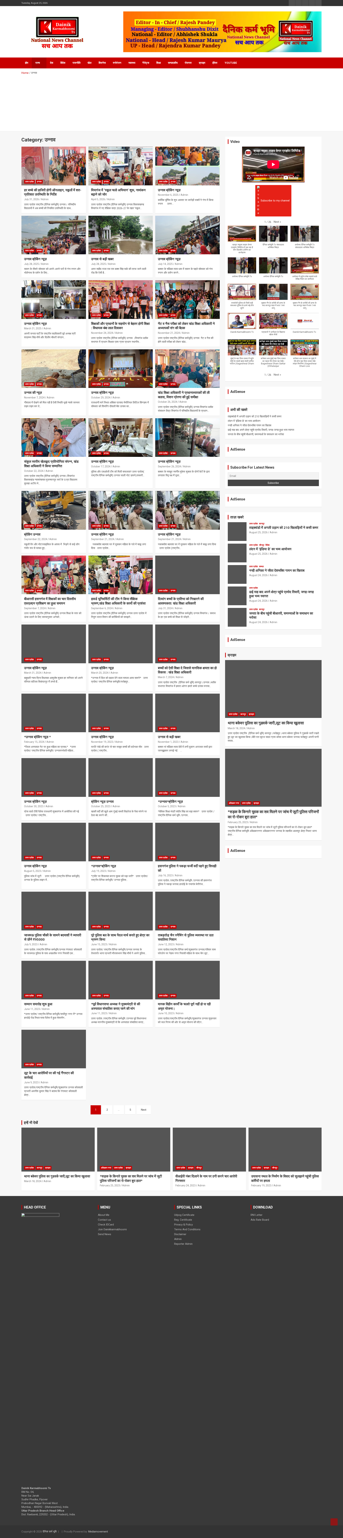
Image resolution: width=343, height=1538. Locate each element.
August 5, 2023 (32, 871)
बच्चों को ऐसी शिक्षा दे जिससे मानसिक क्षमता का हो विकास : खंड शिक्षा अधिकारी (187, 670)
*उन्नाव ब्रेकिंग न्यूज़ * (37, 737)
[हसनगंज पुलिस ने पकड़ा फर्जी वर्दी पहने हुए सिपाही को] (187, 842)
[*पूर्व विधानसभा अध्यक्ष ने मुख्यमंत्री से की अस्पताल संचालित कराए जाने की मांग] (120, 980)
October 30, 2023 (33, 806)
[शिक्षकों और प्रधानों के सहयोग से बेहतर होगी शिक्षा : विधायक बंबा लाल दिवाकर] (120, 299)
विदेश (62, 62)
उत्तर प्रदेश (29, 181)
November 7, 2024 (34, 397)
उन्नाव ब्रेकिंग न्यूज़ (169, 190)
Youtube (231, 62)
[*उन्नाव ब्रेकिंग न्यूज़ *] (53, 712)
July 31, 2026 (31, 199)
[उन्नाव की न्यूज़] (53, 368)
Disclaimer (180, 1234)
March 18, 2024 (236, 728)
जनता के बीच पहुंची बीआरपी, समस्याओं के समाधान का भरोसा (256, 434)
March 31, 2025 (32, 328)
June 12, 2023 (166, 944)
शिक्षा (158, 62)
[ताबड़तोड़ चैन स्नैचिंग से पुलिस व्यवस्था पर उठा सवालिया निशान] (187, 911)
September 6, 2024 (102, 608)
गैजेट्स (145, 62)
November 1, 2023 (168, 741)
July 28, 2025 (31, 264)
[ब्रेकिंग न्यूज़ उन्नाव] (120, 777)
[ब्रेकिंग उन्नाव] (53, 510)
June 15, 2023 (99, 944)
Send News (104, 1234)
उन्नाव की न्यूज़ (33, 393)
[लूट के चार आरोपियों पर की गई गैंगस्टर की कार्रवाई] (53, 1049)
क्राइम (202, 62)
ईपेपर (214, 62)
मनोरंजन (117, 62)
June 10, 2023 (166, 1013)
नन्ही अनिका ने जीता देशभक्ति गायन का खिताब (249, 425)
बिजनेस (102, 62)
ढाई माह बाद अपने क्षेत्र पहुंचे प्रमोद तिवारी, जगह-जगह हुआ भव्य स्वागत (261, 429)
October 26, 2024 (167, 401)
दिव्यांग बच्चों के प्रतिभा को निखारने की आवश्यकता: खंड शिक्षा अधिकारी (181, 601)
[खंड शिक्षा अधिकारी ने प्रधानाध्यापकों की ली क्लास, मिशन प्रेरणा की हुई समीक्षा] (187, 368)
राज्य (37, 62)
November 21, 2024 (169, 332)
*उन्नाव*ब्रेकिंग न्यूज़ (170, 802)
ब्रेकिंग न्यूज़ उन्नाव (102, 802)
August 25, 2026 (258, 532)
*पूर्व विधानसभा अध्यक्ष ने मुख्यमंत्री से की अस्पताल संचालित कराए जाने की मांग (115, 1006)
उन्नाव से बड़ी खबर (103, 259)
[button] (277, 222)
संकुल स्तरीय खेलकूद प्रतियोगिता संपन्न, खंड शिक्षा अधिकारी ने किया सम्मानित (51, 464)
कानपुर (261, 523)
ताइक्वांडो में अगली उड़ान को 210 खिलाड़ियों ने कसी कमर (255, 416)
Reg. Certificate (183, 1219)
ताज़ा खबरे (237, 517)
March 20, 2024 (99, 672)
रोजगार (188, 62)
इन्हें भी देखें (31, 1122)
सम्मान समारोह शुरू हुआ (38, 1004)
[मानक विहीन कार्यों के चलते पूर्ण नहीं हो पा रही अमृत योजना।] (187, 980)
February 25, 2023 (238, 822)
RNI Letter (256, 1215)
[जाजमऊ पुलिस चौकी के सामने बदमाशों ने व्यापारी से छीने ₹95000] (53, 911)
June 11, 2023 (32, 1009)
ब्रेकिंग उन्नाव (32, 534)
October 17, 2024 (100, 466)
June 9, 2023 (31, 1082)
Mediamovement (98, 1531)
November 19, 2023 (102, 741)
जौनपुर (261, 545)
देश (51, 62)
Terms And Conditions (187, 1229)
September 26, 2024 (169, 466)
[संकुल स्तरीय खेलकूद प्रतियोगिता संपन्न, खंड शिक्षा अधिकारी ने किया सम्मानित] (53, 437)
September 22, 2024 (35, 539)
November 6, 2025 (168, 194)
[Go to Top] (334, 1521)
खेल (89, 62)
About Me (103, 1215)
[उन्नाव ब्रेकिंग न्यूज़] (187, 166)
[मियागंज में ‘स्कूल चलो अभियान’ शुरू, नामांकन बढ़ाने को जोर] (120, 166)
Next (143, 1109)
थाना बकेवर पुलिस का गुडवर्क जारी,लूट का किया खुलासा (266, 723)
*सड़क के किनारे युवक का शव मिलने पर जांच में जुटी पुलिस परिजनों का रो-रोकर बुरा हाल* (131, 1178)
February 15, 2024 (34, 741)
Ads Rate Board (260, 1219)
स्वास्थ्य (131, 62)
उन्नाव (39, 181)
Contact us (104, 1219)
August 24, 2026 (258, 575)
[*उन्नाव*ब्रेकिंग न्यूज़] (187, 777)
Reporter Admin (183, 1243)
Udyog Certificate (184, 1215)
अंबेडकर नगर (234, 803)
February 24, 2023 (185, 1185)
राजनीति (76, 62)
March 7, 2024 (166, 677)
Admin (45, 199)
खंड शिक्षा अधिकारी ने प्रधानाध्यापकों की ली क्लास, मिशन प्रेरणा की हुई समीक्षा (184, 395)
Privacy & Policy (183, 1224)
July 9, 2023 (31, 944)
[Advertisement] (171, 102)
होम (26, 62)
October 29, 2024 (100, 397)
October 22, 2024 (33, 471)
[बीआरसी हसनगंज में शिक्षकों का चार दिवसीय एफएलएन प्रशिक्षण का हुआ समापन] (53, 574)
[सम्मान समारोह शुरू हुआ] (53, 980)
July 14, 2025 (165, 264)
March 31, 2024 (32, 672)
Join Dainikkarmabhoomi (112, 1229)
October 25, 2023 (100, 806)
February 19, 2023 (261, 1185)
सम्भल (261, 566)
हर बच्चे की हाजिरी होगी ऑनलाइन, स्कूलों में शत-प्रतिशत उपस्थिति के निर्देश (52, 192)
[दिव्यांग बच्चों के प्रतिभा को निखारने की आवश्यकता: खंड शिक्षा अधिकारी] (187, 574)
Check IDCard (106, 1224)
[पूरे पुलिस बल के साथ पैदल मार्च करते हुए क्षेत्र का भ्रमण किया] (120, 911)
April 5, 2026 (98, 199)
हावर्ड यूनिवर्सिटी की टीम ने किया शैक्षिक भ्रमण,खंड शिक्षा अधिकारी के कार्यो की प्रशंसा (118, 601)
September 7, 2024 (35, 608)
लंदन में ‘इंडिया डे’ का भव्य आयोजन (244, 421)
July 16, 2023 (165, 875)
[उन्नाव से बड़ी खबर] (120, 235)
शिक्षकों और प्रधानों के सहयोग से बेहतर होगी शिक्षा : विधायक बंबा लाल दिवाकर (120, 326)
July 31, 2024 (165, 608)
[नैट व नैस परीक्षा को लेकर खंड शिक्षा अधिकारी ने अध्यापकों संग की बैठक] (187, 299)
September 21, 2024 (102, 539)
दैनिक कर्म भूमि (50, 1531)
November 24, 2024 (102, 332)
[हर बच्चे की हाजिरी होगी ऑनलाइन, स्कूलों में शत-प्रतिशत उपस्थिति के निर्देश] (53, 166)
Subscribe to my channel (275, 200)
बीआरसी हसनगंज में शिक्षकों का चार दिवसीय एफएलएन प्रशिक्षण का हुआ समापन (50, 601)
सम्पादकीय (173, 62)
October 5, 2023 (167, 806)
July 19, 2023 (98, 871)
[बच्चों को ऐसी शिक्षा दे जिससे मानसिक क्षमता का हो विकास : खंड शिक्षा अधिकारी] (187, 644)
